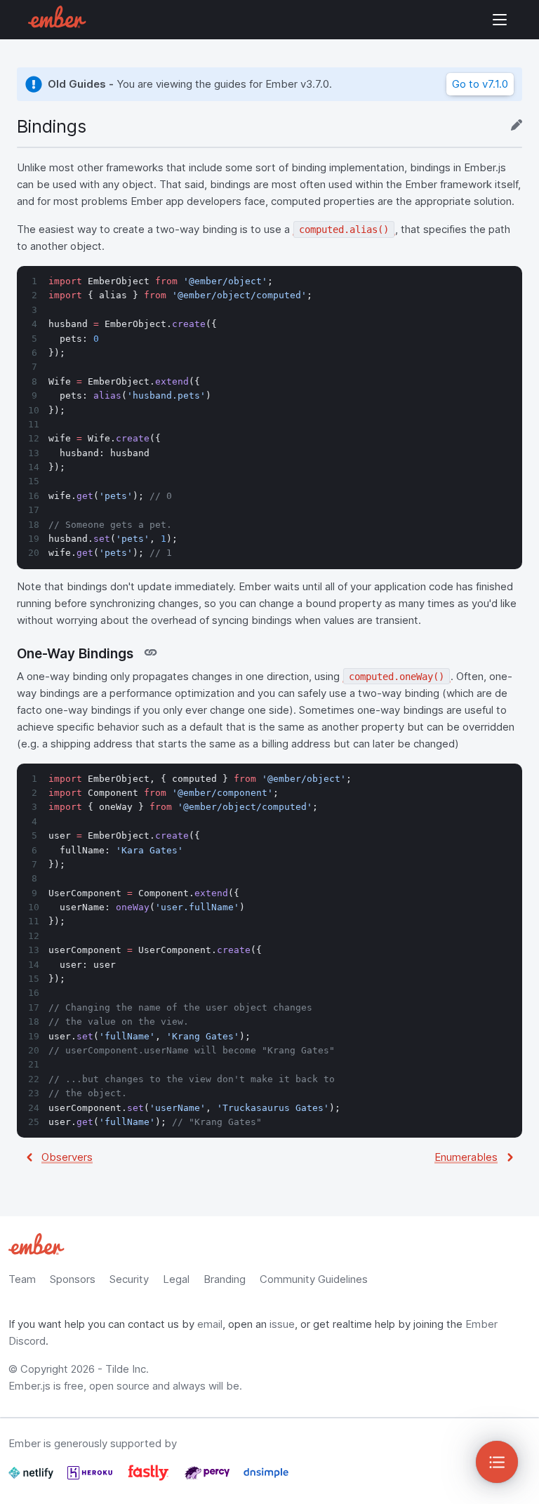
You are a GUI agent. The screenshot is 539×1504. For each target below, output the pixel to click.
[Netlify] (32, 1478)
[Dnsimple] (266, 1478)
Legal (176, 1279)
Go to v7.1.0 (480, 84)
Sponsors (72, 1279)
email (209, 1324)
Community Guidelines (314, 1279)
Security (129, 1279)
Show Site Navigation (500, 19)
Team (22, 1279)
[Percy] (208, 1478)
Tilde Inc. (127, 1369)
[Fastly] (149, 1478)
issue (282, 1324)
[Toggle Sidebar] (497, 1462)
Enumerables (466, 1157)
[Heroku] (91, 1478)
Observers (67, 1157)
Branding (225, 1279)
